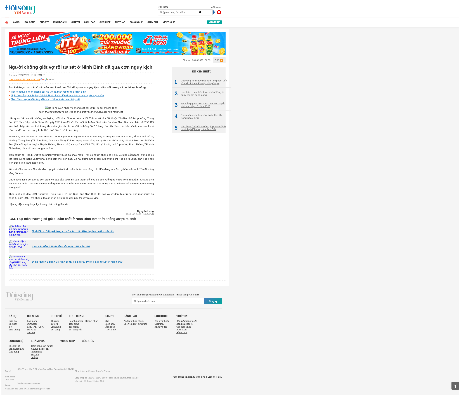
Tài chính (74, 326)
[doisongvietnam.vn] (20, 296)
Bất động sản (75, 329)
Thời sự (13, 323)
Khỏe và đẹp (161, 326)
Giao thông (14, 329)
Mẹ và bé (31, 329)
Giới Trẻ (31, 332)
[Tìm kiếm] (200, 12)
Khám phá (152, 22)
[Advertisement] (199, 196)
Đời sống (30, 22)
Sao (107, 320)
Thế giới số (14, 345)
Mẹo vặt (35, 354)
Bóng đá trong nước (186, 320)
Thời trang (111, 329)
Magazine (214, 22)
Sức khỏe (105, 22)
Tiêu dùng (74, 323)
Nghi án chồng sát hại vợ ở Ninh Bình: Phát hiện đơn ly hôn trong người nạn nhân (57, 95)
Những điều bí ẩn (40, 348)
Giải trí (75, 22)
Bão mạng (32, 320)
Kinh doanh (60, 22)
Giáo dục (13, 320)
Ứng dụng (14, 351)
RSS (217, 60)
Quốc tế (44, 22)
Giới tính (159, 323)
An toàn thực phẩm (134, 320)
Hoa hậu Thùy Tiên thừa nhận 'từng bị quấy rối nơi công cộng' (199, 93)
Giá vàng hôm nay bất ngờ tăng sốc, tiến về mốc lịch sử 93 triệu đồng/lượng (201, 82)
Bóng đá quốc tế (184, 323)
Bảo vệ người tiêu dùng (135, 323)
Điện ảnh (110, 323)
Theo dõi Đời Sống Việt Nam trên (24, 79)
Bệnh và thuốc (162, 320)
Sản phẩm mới (16, 348)
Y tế (10, 326)
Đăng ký (213, 301)
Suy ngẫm (32, 323)
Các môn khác (183, 326)
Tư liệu (54, 323)
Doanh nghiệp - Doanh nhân (83, 320)
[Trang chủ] (7, 22)
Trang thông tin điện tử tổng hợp (188, 376)
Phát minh (36, 351)
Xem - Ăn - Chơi (35, 326)
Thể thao (120, 22)
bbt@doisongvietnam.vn (29, 383)
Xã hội (16, 22)
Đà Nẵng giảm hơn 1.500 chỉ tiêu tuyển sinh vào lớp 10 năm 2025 (200, 105)
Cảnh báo (89, 22)
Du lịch (34, 357)
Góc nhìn (88, 341)
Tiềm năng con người (42, 345)
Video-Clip (169, 22)
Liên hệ (211, 376)
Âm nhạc (110, 326)
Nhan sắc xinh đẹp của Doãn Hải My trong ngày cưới (198, 116)
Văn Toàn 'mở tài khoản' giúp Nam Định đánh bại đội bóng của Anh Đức (200, 128)
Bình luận (56, 326)
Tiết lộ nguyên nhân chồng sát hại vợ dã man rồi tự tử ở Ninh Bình (48, 91)
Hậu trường (182, 332)
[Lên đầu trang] (455, 386)
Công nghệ (136, 22)
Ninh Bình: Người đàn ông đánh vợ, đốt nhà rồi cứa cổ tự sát (45, 99)
